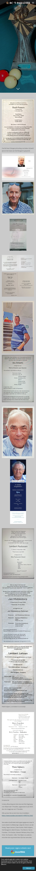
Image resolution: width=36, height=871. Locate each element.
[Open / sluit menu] (33, 3)
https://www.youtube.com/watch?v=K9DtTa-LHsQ (17, 815)
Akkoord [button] (28, 868)
